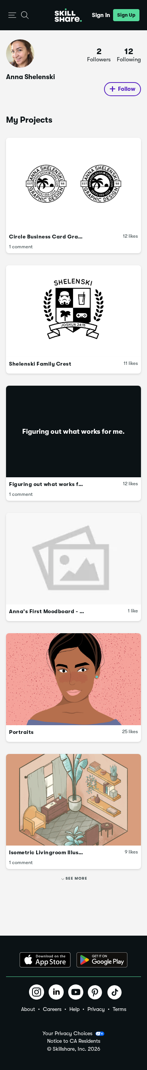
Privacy (96, 1009)
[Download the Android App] (102, 959)
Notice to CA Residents (73, 1041)
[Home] (68, 15)
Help (74, 1009)
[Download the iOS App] (45, 959)
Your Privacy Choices (67, 1033)
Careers (52, 1009)
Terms (119, 1009)
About (28, 1009)
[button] (12, 15)
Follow (126, 89)
